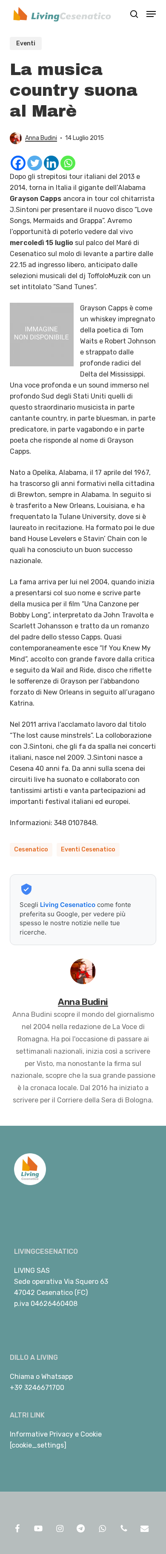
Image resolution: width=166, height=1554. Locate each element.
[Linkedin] (51, 163)
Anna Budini (41, 138)
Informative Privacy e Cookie (56, 1434)
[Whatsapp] (67, 163)
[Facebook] (18, 163)
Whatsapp (57, 1377)
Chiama (22, 1377)
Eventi (25, 43)
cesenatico (31, 849)
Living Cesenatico (67, 905)
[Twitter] (34, 163)
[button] (151, 14)
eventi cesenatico (88, 849)
